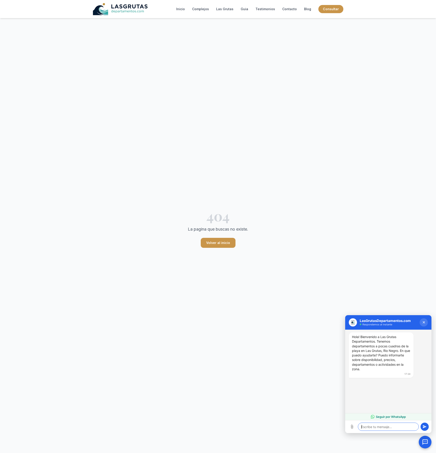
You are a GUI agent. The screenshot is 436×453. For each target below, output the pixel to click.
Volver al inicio (218, 243)
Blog (307, 9)
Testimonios (265, 9)
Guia (244, 9)
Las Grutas (224, 9)
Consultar (331, 9)
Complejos (200, 9)
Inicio (180, 9)
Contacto (289, 9)
